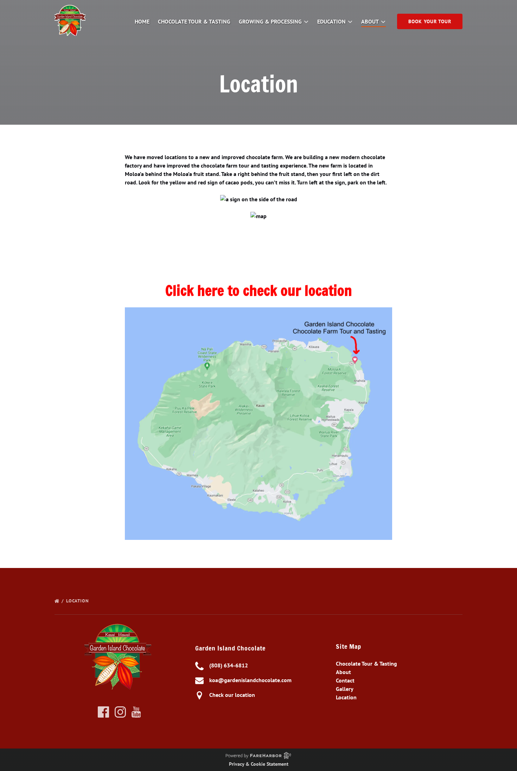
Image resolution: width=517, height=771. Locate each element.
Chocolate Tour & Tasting (194, 21)
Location (78, 601)
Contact (345, 680)
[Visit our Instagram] (120, 712)
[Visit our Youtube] (136, 712)
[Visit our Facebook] (103, 712)
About (343, 671)
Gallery (344, 688)
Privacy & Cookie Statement (258, 764)
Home (142, 21)
